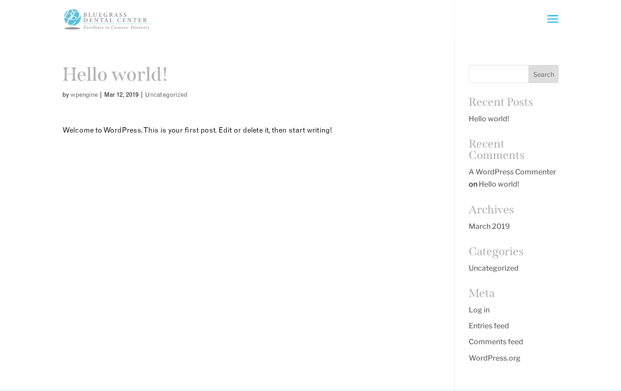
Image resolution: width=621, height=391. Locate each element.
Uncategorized (166, 94)
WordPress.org (495, 358)
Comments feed (496, 341)
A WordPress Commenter (512, 172)
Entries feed (489, 326)
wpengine (84, 94)
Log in (479, 310)
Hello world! (489, 118)
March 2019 (489, 226)
